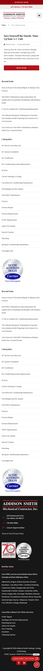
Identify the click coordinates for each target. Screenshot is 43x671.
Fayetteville (6, 591)
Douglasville (21, 588)
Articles (5, 170)
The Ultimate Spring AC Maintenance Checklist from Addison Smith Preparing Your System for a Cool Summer (20, 118)
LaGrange (20, 594)
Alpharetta (6, 582)
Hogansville (11, 594)
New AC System (8, 232)
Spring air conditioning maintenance (15, 244)
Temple (31, 600)
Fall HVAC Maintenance (11, 195)
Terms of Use (7, 533)
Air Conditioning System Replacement (16, 164)
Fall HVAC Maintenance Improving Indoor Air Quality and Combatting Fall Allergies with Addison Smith (21, 100)
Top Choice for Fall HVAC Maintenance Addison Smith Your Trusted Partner (20, 128)
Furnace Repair (7, 207)
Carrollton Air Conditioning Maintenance (17, 183)
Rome (31, 597)
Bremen (33, 582)
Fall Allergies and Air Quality (12, 189)
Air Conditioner (7, 158)
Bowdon (26, 582)
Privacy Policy (18, 533)
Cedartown (6, 588)
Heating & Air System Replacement (15, 620)
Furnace (5, 201)
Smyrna (15, 600)
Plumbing (5, 238)
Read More (21, 68)
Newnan (36, 594)
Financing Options (8, 635)
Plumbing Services (9, 623)
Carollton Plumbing (31, 585)
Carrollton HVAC (16, 585)
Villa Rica (8, 603)
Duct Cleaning (7, 629)
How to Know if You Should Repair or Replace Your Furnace (21, 89)
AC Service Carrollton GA (11, 145)
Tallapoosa (23, 600)
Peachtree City (7, 597)
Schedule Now (21, 2)
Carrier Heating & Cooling (11, 176)
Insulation (5, 632)
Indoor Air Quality (8, 226)
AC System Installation (10, 152)
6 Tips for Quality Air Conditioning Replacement (20, 109)
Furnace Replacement (10, 214)
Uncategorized (7, 251)
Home (4, 25)
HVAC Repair (7, 617)
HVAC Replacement (9, 220)
